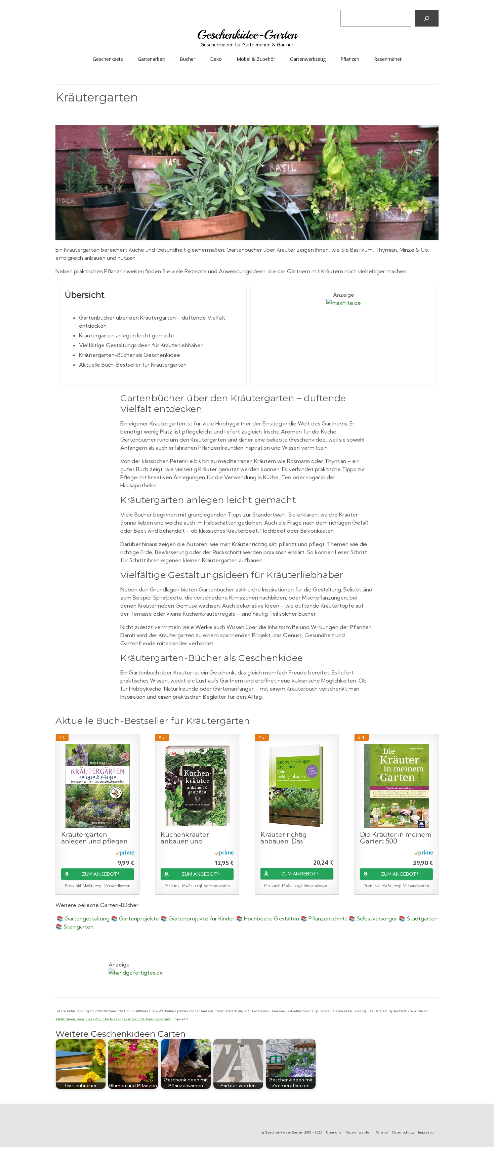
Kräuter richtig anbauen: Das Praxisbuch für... (285, 838)
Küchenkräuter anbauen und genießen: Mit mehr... (193, 838)
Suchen (350, 4)
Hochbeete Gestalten (271, 918)
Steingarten (78, 926)
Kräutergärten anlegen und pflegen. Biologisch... (95, 838)
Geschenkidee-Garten (247, 34)
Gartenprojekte (139, 918)
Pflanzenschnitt (327, 918)
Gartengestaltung (87, 918)
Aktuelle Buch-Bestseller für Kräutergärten (133, 364)
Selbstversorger (377, 918)
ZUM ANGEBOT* (101, 874)
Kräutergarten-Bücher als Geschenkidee (129, 355)
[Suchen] (427, 18)
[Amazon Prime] (125, 853)
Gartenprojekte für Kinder (201, 918)
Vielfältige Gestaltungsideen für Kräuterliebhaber (141, 345)
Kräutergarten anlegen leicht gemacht (126, 335)
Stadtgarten (422, 918)
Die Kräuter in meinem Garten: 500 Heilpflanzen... (395, 838)
